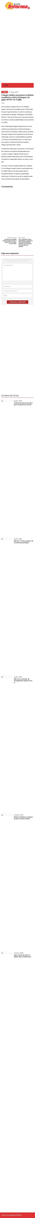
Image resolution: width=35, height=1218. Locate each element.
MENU (6, 85)
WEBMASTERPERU (16, 1215)
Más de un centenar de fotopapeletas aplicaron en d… (23, 680)
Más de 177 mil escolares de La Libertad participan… (23, 542)
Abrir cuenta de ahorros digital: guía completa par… (23, 956)
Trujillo (4, 92)
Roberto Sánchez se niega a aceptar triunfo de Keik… (23, 818)
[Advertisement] (17, 28)
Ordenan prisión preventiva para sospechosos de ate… (23, 404)
